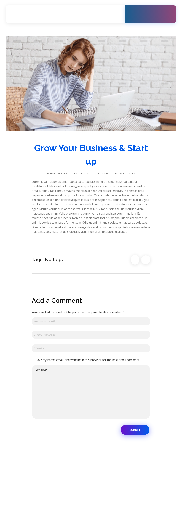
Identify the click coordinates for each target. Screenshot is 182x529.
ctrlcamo (85, 173)
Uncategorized (124, 173)
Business (104, 173)
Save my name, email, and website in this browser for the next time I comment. (88, 360)
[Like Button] (135, 260)
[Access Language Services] (41, 14)
